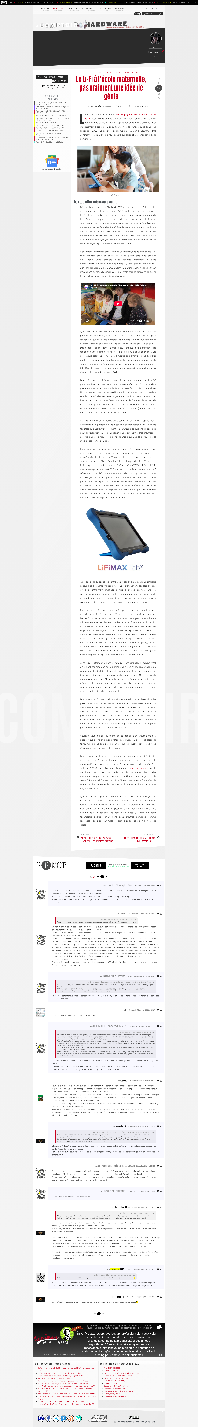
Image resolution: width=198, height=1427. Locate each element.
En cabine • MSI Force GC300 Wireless (118, 1376)
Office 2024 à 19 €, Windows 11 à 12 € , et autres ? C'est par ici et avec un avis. (52, 119)
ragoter (96, 865)
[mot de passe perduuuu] (155, 58)
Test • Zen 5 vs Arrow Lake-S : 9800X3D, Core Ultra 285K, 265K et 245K (52, 138)
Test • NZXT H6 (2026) (112, 1368)
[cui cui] (56, 1418)
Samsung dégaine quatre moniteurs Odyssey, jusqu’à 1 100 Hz (60, 1376)
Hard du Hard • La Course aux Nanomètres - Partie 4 (51, 134)
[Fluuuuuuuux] (70, 1418)
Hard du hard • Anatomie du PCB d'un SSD (50, 125)
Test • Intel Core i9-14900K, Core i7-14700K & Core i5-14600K (52, 112)
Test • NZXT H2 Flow (111, 1371)
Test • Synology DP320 (112, 1394)
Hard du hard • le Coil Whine (46, 123)
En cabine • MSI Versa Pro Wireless (116, 1386)
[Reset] (160, 14)
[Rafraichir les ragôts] (94, 877)
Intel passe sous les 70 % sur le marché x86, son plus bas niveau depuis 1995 (66, 1394)
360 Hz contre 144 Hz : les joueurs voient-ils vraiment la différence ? (63, 1383)
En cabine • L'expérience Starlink (115, 1389)
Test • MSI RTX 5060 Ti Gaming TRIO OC (118, 1391)
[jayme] (48, 1418)
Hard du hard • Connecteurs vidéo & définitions (52, 116)
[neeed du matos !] (78, 1418)
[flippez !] (63, 1418)
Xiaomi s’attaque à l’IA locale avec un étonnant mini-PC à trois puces (63, 1401)
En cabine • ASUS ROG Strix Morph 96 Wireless (121, 1373)
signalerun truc (139, 865)
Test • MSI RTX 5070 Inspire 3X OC (116, 1396)
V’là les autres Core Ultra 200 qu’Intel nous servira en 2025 (138, 839)
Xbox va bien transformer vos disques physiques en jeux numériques (63, 1381)
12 (158, 88)
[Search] (144, 14)
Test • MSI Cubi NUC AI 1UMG (114, 1381)
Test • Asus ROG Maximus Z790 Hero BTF (50, 128)
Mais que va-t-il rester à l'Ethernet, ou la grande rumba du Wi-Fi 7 (52, 107)
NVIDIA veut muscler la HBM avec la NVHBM (54, 1378)
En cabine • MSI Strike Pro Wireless (116, 1378)
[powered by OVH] (41, 1418)
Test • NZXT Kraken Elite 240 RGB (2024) (50, 142)
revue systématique (138, 768)
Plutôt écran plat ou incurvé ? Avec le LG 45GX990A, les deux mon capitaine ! (97, 839)
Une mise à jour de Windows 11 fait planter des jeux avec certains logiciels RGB (66, 1404)
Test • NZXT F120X (110, 1383)
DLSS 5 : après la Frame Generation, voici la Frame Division (59, 1373)
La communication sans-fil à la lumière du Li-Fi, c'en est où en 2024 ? (52, 103)
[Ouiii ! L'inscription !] (156, 38)
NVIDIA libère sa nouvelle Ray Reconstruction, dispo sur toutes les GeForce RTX (67, 1386)
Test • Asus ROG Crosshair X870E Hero (49, 131)
